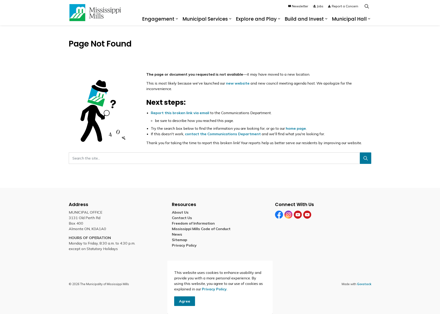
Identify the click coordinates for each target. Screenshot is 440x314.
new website (238, 83)
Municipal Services (205, 19)
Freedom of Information (193, 223)
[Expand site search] (366, 6)
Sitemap (180, 239)
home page (296, 128)
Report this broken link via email (180, 112)
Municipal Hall (349, 19)
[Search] (365, 158)
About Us (180, 212)
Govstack (364, 284)
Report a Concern (345, 6)
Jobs (320, 6)
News (177, 234)
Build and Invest (304, 19)
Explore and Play (256, 19)
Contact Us (182, 217)
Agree (184, 301)
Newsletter (300, 6)
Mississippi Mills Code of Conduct (201, 228)
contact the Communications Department (223, 134)
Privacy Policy (214, 289)
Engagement (158, 19)
